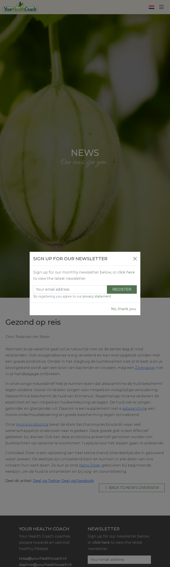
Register (121, 289)
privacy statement (97, 296)
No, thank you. (124, 309)
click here (126, 272)
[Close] (135, 258)
